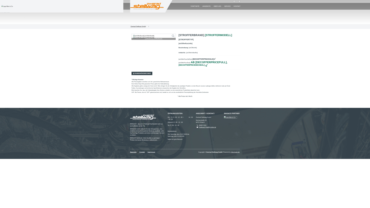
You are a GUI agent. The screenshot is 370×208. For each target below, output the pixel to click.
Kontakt (237, 6)
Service (227, 6)
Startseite (195, 6)
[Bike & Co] (230, 117)
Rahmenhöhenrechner (142, 73)
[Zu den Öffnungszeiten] (234, 1)
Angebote (206, 6)
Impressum (151, 152)
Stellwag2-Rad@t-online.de (207, 127)
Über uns (217, 6)
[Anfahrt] (239, 1)
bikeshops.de (235, 152)
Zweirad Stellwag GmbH (138, 26)
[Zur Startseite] (147, 6)
